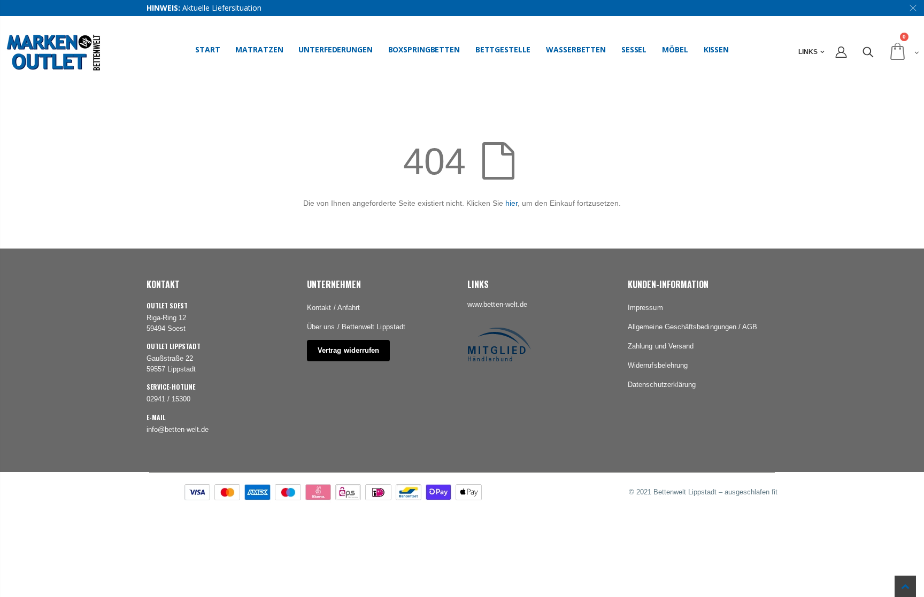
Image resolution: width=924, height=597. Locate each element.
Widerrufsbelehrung (658, 365)
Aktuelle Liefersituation (221, 8)
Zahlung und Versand (661, 346)
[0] (902, 52)
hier (511, 203)
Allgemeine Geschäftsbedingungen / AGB (692, 327)
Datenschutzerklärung (662, 385)
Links (808, 52)
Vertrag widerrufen (348, 350)
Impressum (645, 308)
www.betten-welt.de (497, 304)
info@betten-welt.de (178, 429)
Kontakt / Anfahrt (333, 308)
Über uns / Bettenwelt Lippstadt (356, 327)
